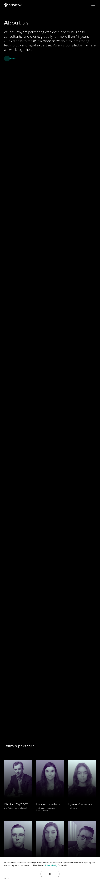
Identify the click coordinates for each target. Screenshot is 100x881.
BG (9, 878)
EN (5, 878)
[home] (12, 5)
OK (50, 874)
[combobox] (4, 878)
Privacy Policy (51, 865)
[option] (9, 878)
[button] (93, 5)
